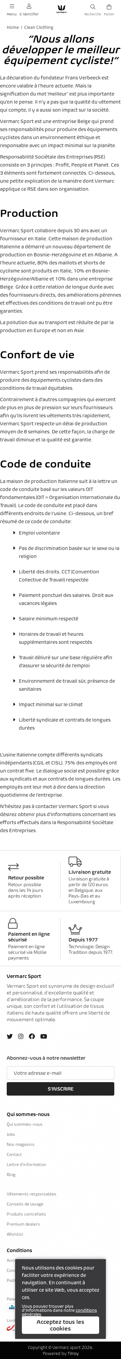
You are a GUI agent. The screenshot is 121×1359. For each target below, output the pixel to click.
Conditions (19, 1250)
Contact (14, 1154)
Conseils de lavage (25, 1204)
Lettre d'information (26, 1164)
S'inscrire (61, 1089)
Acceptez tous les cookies (60, 1325)
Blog (11, 1174)
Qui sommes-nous (28, 1114)
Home (13, 27)
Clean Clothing (38, 27)
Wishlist (15, 1234)
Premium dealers (23, 1224)
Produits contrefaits (26, 1214)
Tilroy (73, 1353)
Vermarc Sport (24, 976)
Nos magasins (21, 1144)
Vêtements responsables (31, 1193)
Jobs (11, 1134)
